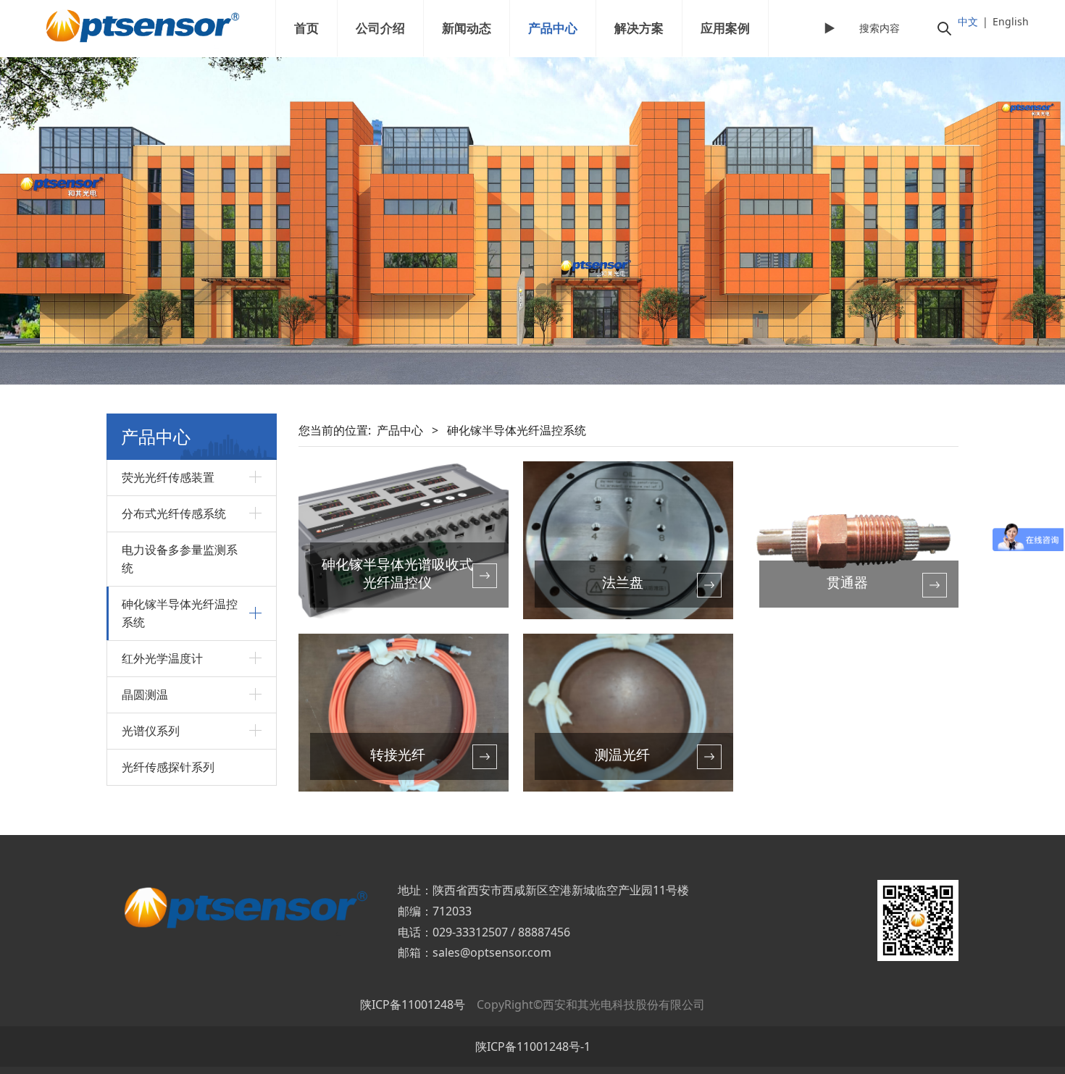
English (1011, 21)
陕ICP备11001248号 (412, 1004)
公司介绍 (380, 28)
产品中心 (552, 28)
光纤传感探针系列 (168, 767)
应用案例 (725, 28)
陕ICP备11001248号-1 (532, 1046)
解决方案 (639, 28)
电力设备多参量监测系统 (180, 559)
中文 (968, 21)
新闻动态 (466, 28)
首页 (306, 28)
